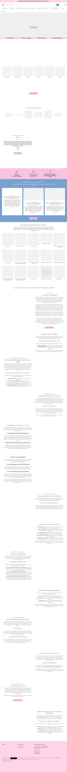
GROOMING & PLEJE (31, 8)
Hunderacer (55, 8)
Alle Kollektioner (58, 757)
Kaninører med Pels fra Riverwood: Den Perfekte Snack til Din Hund (12, 197)
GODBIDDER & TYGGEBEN (20, 8)
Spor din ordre (32, 759)
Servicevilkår (7, 757)
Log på (63, 8)
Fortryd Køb (13, 758)
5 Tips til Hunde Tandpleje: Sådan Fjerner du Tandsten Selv (33, 203)
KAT (50, 8)
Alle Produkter (10, 759)
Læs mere (33, 218)
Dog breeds (37, 759)
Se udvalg (33, 27)
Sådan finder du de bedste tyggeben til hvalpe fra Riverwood (55, 203)
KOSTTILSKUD (11, 8)
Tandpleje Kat (31, 757)
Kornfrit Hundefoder (25, 759)
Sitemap (15, 759)
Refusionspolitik (20, 757)
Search (3, 757)
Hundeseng (50, 757)
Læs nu (11, 207)
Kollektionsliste (4, 759)
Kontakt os (20, 747)
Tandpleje (26, 757)
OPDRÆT (45, 8)
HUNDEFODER (4, 8)
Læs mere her (33, 93)
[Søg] (57, 5)
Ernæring (40, 757)
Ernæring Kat (45, 757)
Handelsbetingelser (21, 746)
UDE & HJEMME (39, 8)
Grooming (35, 757)
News (54, 757)
